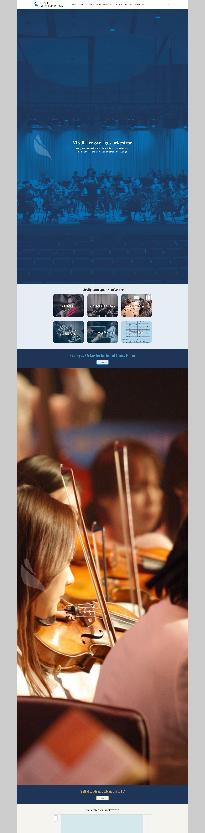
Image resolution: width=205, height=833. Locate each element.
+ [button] (55, 817)
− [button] (55, 820)
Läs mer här (102, 362)
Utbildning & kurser (102, 332)
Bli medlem (68, 305)
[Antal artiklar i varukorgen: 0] (169, 4)
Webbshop (136, 332)
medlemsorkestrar (105, 305)
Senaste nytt (136, 305)
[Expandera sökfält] (155, 4)
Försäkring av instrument (68, 332)
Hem (74, 4)
